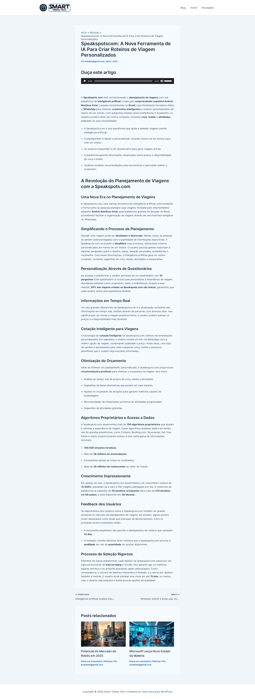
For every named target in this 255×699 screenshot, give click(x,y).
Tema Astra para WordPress (157, 691)
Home (193, 7)
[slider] (168, 80)
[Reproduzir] (84, 81)
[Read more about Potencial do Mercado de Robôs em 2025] (103, 633)
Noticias (108, 661)
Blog (183, 7)
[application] (127, 81)
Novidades (208, 7)
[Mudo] (161, 81)
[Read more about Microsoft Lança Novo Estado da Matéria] (151, 633)
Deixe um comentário (91, 661)
